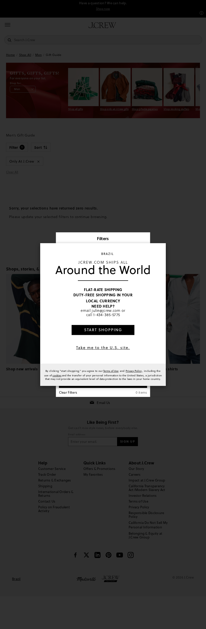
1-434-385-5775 (106, 315)
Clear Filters (68, 392)
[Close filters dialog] (144, 239)
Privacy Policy (134, 371)
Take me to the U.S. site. (103, 347)
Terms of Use (111, 371)
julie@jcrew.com (106, 310)
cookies (57, 375)
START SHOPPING (103, 329)
